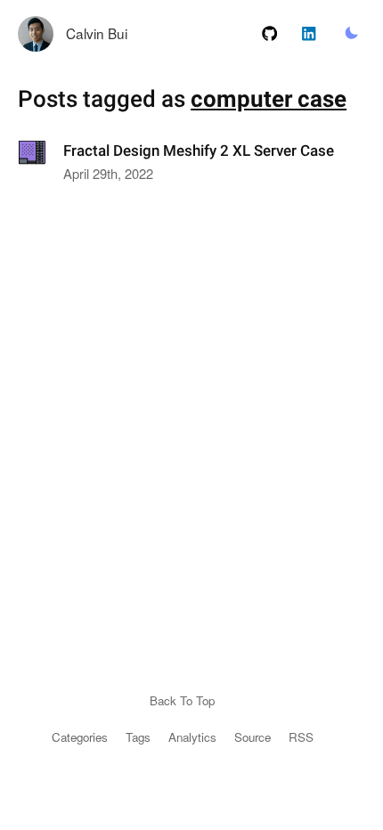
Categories (80, 736)
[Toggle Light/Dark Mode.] (351, 33)
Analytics (192, 736)
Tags (138, 736)
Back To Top (182, 700)
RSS (301, 736)
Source (252, 736)
